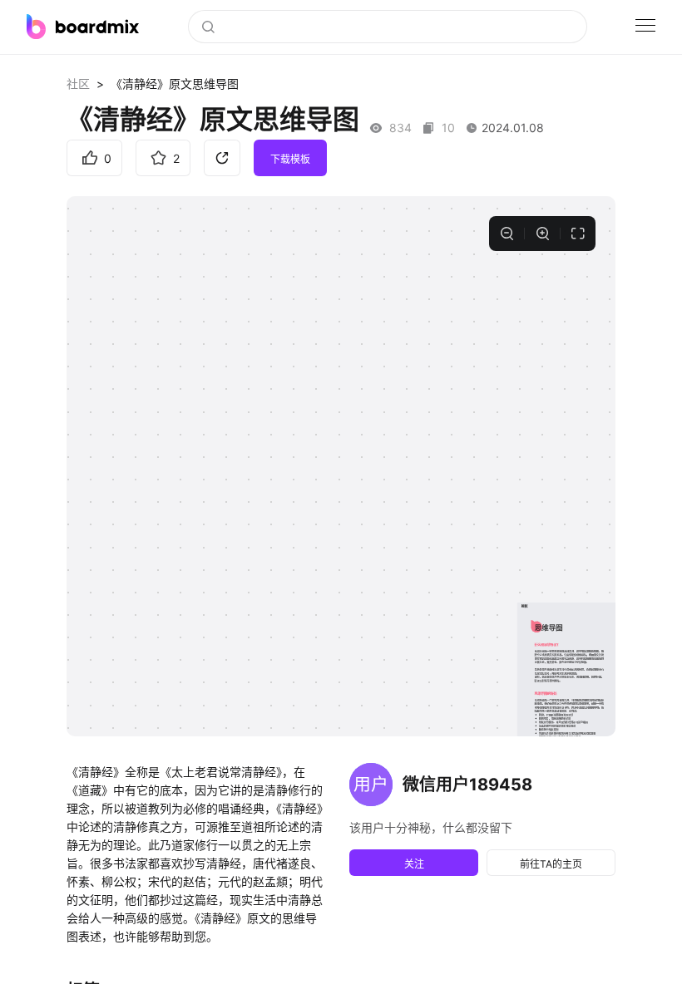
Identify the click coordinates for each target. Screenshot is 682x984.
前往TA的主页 (551, 864)
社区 (78, 83)
